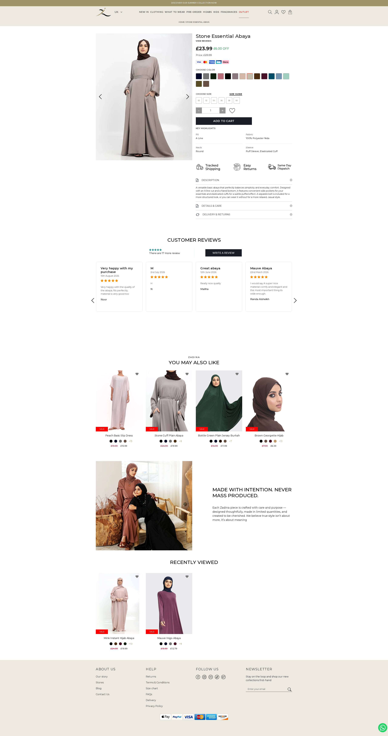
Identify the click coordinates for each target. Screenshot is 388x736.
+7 (230, 441)
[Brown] (257, 76)
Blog (99, 688)
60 (237, 100)
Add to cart (223, 121)
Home (182, 22)
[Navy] (199, 76)
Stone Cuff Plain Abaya (169, 435)
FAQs (149, 694)
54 (214, 100)
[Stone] (250, 76)
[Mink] (242, 76)
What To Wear (175, 12)
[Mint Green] (286, 76)
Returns (151, 676)
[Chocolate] (220, 441)
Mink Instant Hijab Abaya (119, 638)
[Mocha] (206, 84)
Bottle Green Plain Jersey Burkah (219, 435)
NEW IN (144, 12)
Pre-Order (194, 12)
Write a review (223, 252)
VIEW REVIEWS (203, 41)
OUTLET (244, 12)
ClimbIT (203, 726)
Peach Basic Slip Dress (119, 435)
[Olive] (199, 84)
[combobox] (270, 12)
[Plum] (264, 76)
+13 (130, 441)
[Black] (228, 76)
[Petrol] (271, 76)
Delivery (151, 700)
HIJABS (207, 12)
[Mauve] (235, 76)
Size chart (152, 688)
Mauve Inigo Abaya (169, 638)
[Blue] (279, 76)
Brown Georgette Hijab (269, 435)
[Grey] (206, 76)
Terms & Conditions (157, 682)
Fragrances (229, 12)
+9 (180, 441)
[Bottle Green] (213, 76)
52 (206, 100)
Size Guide (235, 94)
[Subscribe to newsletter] (289, 689)
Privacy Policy (154, 706)
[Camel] (275, 441)
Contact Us (102, 694)
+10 (281, 441)
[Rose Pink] (221, 76)
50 (199, 100)
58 (229, 100)
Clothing (156, 12)
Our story (102, 676)
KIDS (216, 12)
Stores (100, 682)
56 (222, 100)
